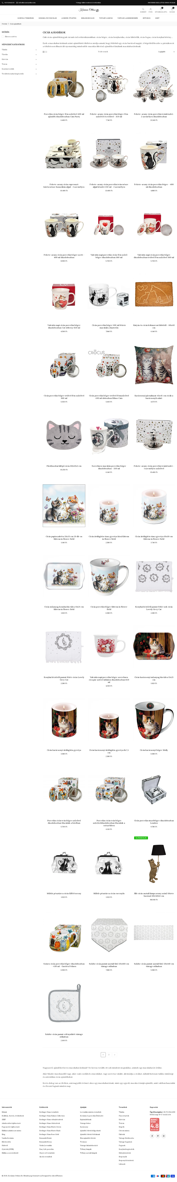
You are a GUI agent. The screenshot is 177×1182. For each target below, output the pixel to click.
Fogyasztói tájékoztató (11, 1127)
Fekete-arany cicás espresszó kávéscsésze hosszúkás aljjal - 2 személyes (64, 185)
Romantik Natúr (45, 1138)
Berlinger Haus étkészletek (49, 1123)
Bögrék (121, 1127)
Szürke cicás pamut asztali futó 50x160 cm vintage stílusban (109, 965)
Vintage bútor (85, 1123)
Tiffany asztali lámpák (88, 1153)
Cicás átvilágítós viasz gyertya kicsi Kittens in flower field (109, 537)
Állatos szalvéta (11, 37)
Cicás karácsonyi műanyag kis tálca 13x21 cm (153, 678)
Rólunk (4, 1112)
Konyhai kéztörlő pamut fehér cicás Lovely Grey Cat (64, 678)
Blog (3, 1134)
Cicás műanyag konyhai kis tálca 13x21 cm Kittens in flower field (64, 608)
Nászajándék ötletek (88, 1138)
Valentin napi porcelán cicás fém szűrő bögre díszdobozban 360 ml (109, 256)
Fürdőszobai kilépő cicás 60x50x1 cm (64, 466)
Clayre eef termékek (47, 1153)
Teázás (4, 64)
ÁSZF (4, 1120)
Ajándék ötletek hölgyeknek (90, 1131)
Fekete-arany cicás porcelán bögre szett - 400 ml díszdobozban (64, 256)
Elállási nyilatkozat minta (11, 1131)
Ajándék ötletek (68, 18)
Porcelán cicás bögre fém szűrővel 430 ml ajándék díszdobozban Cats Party (64, 115)
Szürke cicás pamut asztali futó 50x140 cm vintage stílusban (154, 965)
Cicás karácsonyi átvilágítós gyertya (64, 750)
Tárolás (5, 54)
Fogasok (122, 1145)
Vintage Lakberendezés (128, 18)
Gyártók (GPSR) (8, 1149)
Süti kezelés (6, 1142)
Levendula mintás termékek (90, 1112)
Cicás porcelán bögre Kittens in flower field (109, 608)
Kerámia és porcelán (48, 18)
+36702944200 (9, 2)
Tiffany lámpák (86, 1149)
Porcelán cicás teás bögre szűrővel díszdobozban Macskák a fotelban (64, 821)
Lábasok (122, 1164)
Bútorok (147, 18)
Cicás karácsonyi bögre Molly (154, 750)
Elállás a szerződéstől (10, 1153)
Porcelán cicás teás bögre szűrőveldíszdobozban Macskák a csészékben (109, 823)
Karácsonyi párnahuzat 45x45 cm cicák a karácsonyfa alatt (154, 396)
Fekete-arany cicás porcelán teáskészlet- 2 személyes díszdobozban (154, 115)
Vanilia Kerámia (8, 1138)
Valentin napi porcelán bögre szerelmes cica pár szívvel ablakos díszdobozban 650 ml (109, 679)
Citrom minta (124, 1131)
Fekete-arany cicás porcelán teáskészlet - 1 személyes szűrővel (154, 467)
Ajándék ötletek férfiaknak (90, 1134)
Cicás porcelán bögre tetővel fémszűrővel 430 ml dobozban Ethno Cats (109, 396)
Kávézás (5, 59)
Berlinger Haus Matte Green (50, 1127)
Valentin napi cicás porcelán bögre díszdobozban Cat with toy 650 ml (64, 326)
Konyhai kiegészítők (126, 1149)
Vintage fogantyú (125, 1142)
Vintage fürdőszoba (126, 1138)
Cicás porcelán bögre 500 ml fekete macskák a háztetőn (109, 326)
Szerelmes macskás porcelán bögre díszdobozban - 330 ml (109, 467)
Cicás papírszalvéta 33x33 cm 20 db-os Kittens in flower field (64, 537)
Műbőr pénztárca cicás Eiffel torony (64, 893)
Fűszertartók (124, 1116)
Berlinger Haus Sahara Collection (52, 1116)
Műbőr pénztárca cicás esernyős (109, 893)
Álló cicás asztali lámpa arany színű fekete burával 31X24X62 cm (154, 894)
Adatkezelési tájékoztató (11, 1123)
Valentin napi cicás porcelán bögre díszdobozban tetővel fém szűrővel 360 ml (154, 256)
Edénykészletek (125, 1153)
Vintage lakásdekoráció (89, 1145)
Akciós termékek (45, 1157)
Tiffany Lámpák (106, 18)
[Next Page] (114, 1054)
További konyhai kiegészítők (13, 74)
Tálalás (4, 50)
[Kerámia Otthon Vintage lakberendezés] (89, 9)
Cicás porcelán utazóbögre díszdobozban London (154, 821)
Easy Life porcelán (46, 1149)
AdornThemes (57, 1176)
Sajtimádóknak (85, 1120)
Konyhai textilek (8, 69)
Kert (157, 18)
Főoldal (4, 24)
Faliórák (122, 1134)
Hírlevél (5, 1145)
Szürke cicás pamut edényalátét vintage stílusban (64, 1035)
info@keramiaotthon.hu (27, 2)
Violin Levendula (45, 1145)
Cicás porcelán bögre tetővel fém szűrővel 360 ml (64, 396)
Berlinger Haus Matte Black (49, 1131)
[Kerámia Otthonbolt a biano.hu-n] (154, 1124)
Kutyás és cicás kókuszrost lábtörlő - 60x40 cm (154, 326)
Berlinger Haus (87, 18)
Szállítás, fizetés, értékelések (13, 1116)
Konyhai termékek (26, 18)
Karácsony (84, 1127)
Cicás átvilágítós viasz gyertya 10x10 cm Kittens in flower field (154, 537)
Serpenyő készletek (126, 1160)
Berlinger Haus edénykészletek (51, 1120)
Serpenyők (123, 1157)
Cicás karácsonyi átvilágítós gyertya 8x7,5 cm (109, 751)
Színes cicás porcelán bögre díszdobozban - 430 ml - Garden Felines (63, 965)
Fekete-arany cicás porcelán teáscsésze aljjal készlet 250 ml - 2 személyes (109, 185)
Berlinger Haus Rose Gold (49, 1134)
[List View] (46, 52)
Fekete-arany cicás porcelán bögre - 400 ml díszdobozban (154, 185)
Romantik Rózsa (45, 1142)
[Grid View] (43, 52)
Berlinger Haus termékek (49, 1112)
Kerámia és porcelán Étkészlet (91, 1116)
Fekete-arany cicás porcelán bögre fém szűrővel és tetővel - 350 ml (109, 115)
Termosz (83, 1142)
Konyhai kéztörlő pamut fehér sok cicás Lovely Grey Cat (154, 608)
